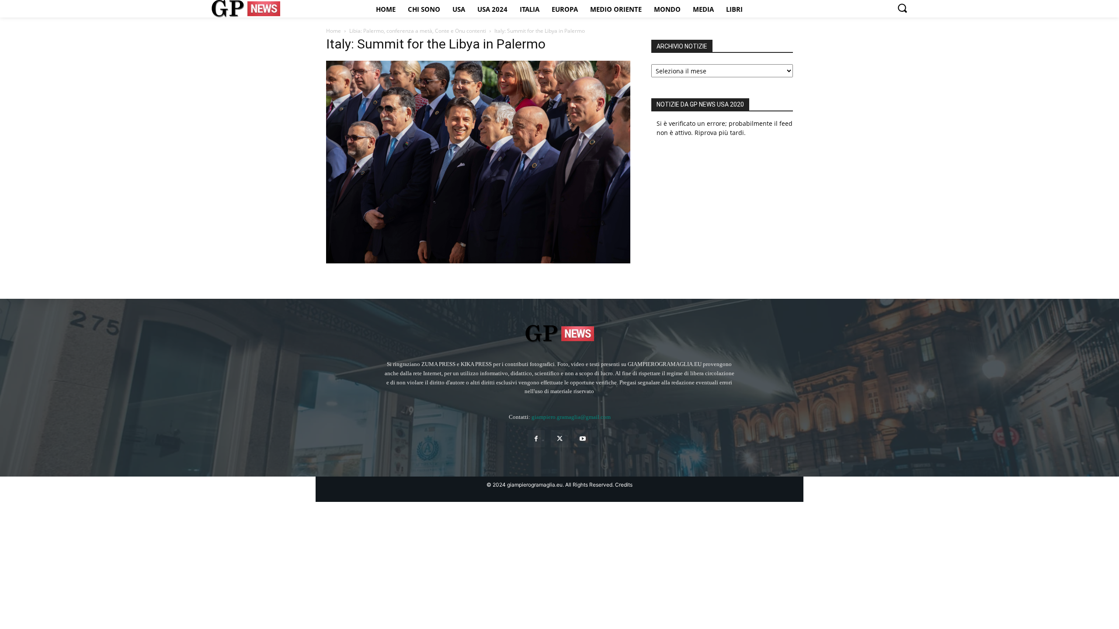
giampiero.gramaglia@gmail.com (571, 417)
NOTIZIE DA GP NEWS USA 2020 (700, 104)
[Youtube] (582, 438)
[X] (559, 438)
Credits (623, 484)
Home (333, 31)
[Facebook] (536, 438)
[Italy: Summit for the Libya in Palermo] (478, 261)
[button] (902, 8)
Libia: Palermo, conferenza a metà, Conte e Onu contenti (417, 31)
